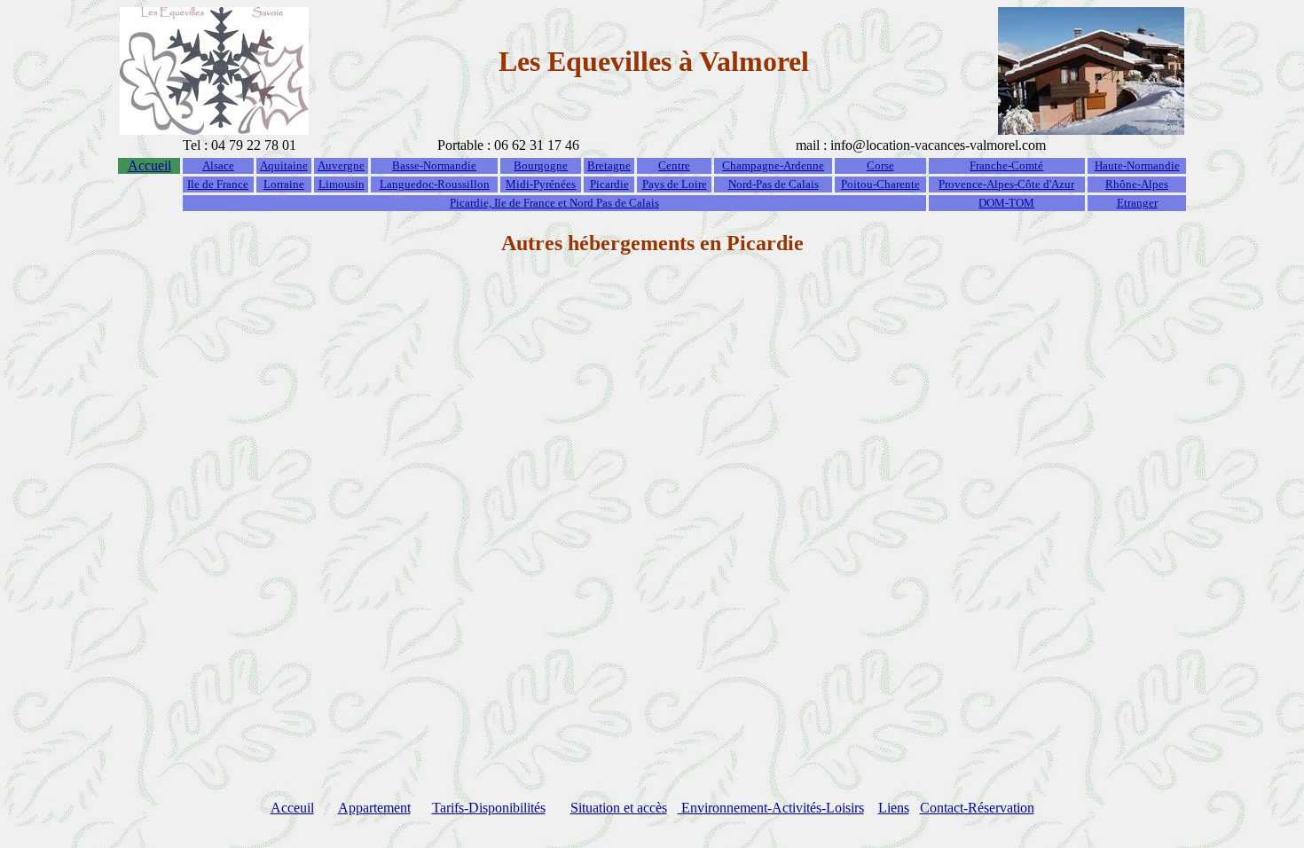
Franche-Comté (1006, 165)
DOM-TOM (1006, 202)
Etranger (1137, 202)
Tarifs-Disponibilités (489, 807)
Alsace (218, 165)
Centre (674, 165)
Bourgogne (541, 165)
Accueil (149, 165)
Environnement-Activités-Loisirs (771, 807)
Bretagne (609, 165)
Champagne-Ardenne (773, 165)
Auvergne (341, 165)
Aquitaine (284, 165)
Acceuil (292, 807)
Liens (893, 807)
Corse (880, 165)
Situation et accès (618, 807)
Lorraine (283, 184)
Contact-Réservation (977, 807)
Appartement (374, 807)
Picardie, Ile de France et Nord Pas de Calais (554, 202)
